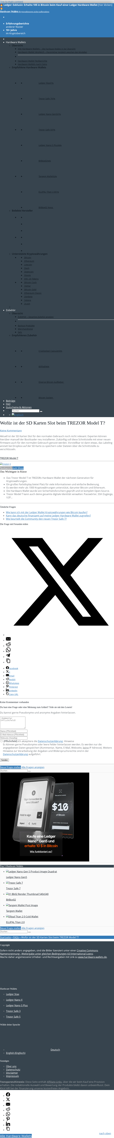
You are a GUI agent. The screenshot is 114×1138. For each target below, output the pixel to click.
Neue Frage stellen (10, 767)
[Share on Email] (8, 640)
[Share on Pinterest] (8, 1120)
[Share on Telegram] (8, 656)
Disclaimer (12, 1072)
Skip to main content (11, 1)
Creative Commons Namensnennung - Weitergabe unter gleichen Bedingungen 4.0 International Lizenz (49, 952)
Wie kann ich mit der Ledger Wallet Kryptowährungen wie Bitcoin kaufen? (46, 512)
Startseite (5, 937)
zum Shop (18, 468)
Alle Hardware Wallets (16, 1136)
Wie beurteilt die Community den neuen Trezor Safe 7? (36, 518)
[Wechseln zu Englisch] (17, 414)
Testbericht (6, 468)
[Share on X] (60, 634)
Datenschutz (13, 1069)
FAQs (16, 937)
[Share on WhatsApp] (8, 651)
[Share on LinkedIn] (8, 1125)
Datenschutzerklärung (50, 741)
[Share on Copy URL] (8, 662)
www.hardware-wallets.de (92, 957)
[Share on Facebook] (8, 1095)
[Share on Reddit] (8, 645)
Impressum (12, 1076)
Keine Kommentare (11, 430)
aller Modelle (16, 18)
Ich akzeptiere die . (34, 741)
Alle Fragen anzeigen (33, 767)
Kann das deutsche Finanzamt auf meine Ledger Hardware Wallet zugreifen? (48, 515)
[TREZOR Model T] (5, 464)
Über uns (11, 1066)
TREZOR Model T (9, 458)
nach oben (105, 1133)
